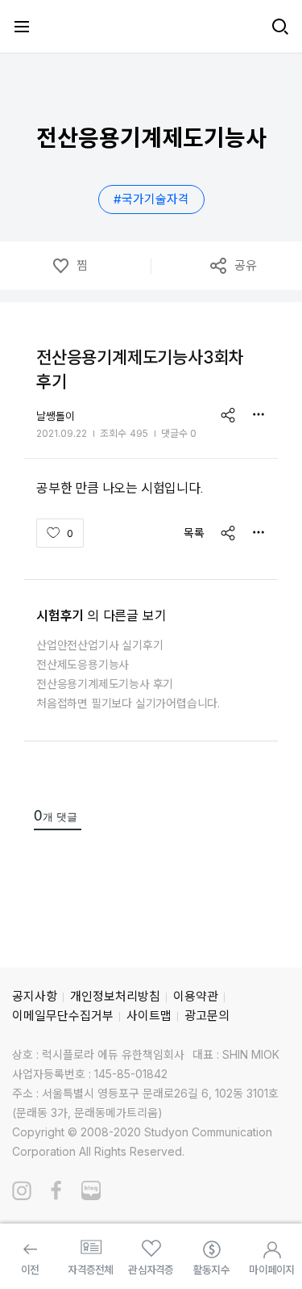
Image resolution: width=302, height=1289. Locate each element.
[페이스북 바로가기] (56, 1190)
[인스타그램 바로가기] (21, 1190)
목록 (194, 533)
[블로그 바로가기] (91, 1190)
